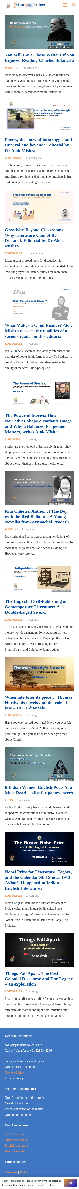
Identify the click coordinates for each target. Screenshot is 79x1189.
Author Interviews (16, 1140)
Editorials (13, 157)
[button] (73, 5)
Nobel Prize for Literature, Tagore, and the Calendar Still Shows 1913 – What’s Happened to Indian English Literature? (39, 880)
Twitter (24, 1172)
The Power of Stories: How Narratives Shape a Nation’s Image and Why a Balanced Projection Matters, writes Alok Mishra (38, 423)
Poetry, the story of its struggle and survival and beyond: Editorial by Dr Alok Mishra (38, 145)
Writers (11, 67)
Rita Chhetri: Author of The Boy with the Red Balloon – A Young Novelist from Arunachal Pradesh (37, 517)
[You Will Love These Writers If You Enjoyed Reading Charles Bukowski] (39, 17)
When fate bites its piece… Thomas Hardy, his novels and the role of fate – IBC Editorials (38, 703)
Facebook (11, 1172)
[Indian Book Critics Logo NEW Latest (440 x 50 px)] (25, 5)
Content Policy (14, 1072)
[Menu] (65, 5)
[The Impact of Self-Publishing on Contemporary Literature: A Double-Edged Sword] (39, 564)
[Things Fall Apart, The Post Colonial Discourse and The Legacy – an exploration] (39, 936)
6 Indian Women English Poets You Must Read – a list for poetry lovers (39, 790)
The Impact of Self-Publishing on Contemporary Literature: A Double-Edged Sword (36, 607)
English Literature (16, 1145)
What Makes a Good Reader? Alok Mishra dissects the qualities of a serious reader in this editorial (38, 331)
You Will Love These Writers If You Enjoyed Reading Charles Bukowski (39, 57)
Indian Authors (14, 1134)
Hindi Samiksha (15, 1151)
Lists (9, 800)
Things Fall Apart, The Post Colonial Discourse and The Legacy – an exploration (39, 979)
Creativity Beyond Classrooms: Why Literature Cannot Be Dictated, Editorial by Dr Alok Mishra (35, 238)
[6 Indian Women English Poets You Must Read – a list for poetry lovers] (39, 750)
